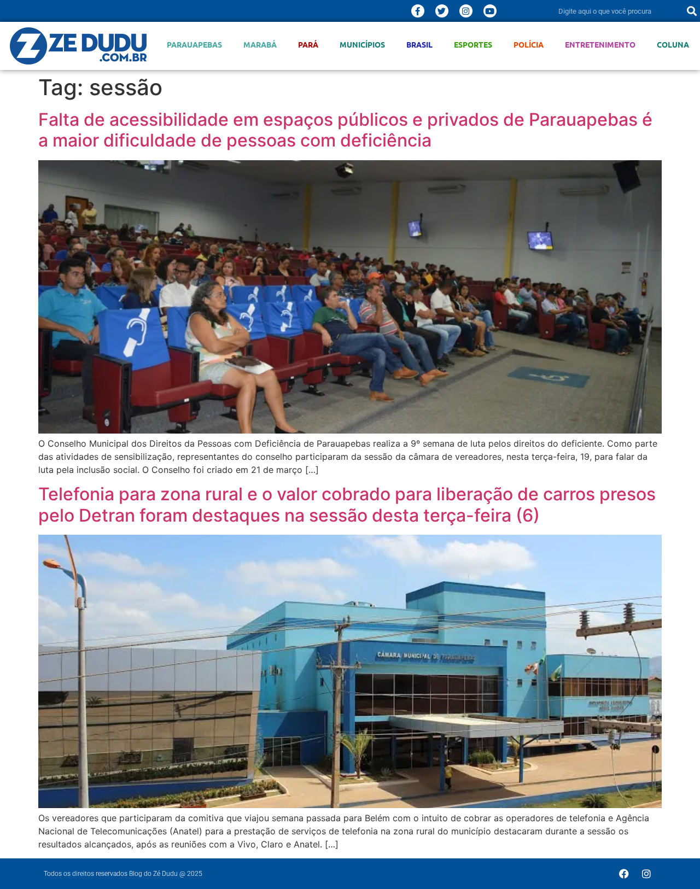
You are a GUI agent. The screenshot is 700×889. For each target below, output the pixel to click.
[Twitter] (441, 10)
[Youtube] (490, 10)
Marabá (260, 45)
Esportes (473, 45)
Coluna (673, 45)
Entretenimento (600, 45)
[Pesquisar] (692, 11)
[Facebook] (624, 874)
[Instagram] (465, 10)
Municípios (362, 45)
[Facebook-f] (417, 10)
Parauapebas (194, 45)
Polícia (529, 45)
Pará (308, 45)
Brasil (419, 45)
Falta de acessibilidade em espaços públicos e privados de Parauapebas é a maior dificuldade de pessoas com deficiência (345, 130)
